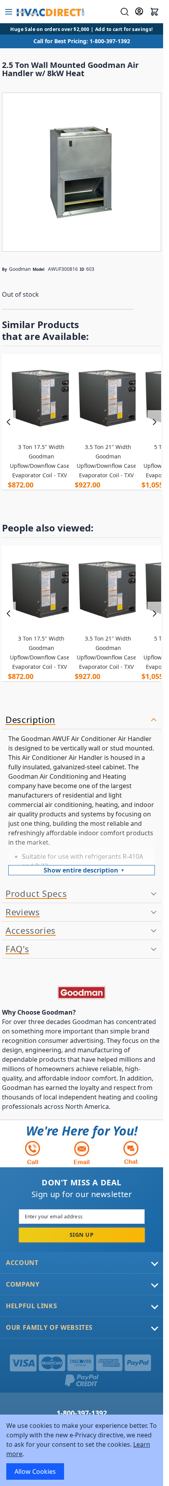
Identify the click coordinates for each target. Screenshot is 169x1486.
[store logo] (49, 11)
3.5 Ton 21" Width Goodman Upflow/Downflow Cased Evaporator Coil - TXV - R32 (108, 461)
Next (154, 422)
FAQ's (17, 949)
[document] (81, 1450)
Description (30, 720)
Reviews (23, 912)
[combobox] (124, 12)
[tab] (81, 720)
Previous (9, 422)
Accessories (31, 931)
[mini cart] (154, 11)
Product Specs (36, 894)
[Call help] (32, 1152)
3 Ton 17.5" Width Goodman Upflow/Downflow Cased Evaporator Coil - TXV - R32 (41, 461)
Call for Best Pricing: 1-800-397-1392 (81, 41)
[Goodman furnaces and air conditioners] (81, 993)
